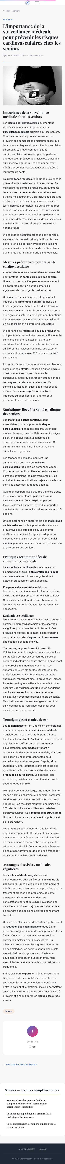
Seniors (16, 11)
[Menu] (37, 2)
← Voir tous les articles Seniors (20, 1064)
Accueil (6, 11)
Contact (43, 1149)
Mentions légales (26, 1149)
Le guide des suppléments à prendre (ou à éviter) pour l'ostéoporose (29, 1115)
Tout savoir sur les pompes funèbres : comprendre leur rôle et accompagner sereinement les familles (27, 1103)
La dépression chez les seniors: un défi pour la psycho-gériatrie (31, 1125)
